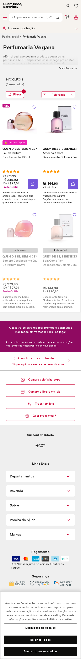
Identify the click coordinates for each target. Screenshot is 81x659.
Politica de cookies (59, 619)
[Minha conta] (68, 6)
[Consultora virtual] (68, 17)
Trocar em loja (44, 403)
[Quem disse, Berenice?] (12, 6)
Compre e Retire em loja (44, 391)
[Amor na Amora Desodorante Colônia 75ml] (60, 120)
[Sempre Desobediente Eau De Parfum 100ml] (20, 228)
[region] (40, 625)
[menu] (5, 17)
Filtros (18, 93)
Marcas (15, 534)
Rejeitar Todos (40, 639)
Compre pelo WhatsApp (44, 379)
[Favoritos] (76, 6)
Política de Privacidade (43, 345)
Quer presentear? (44, 415)
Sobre (14, 505)
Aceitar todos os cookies (40, 651)
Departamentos (22, 476)
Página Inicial (11, 36)
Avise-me (20, 283)
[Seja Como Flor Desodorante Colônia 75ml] (60, 228)
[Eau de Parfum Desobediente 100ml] (20, 120)
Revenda (16, 491)
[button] (34, 107)
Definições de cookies (40, 627)
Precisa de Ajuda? (23, 520)
